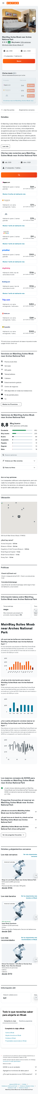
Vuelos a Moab (9, 1032)
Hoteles (24, 1084)
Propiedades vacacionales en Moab (16, 1041)
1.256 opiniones (25, 42)
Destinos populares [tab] (25, 1021)
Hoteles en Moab (10, 1038)
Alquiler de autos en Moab (13, 1035)
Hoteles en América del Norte (9, 1086)
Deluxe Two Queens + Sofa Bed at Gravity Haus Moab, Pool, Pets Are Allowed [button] (17, 965)
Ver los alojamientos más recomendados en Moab (29, 938)
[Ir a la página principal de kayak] (13, 3)
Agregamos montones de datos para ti (16, 1071)
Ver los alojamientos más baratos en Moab (29, 897)
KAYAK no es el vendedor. (11, 1067)
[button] (3, 3)
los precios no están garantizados (11, 1061)
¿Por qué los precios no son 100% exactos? (17, 1074)
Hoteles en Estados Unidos (27, 1086)
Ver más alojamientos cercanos (30, 855)
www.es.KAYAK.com (14, 1084)
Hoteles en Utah (12, 1087)
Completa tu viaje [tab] (10, 1021)
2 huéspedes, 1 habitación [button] (13, 56)
